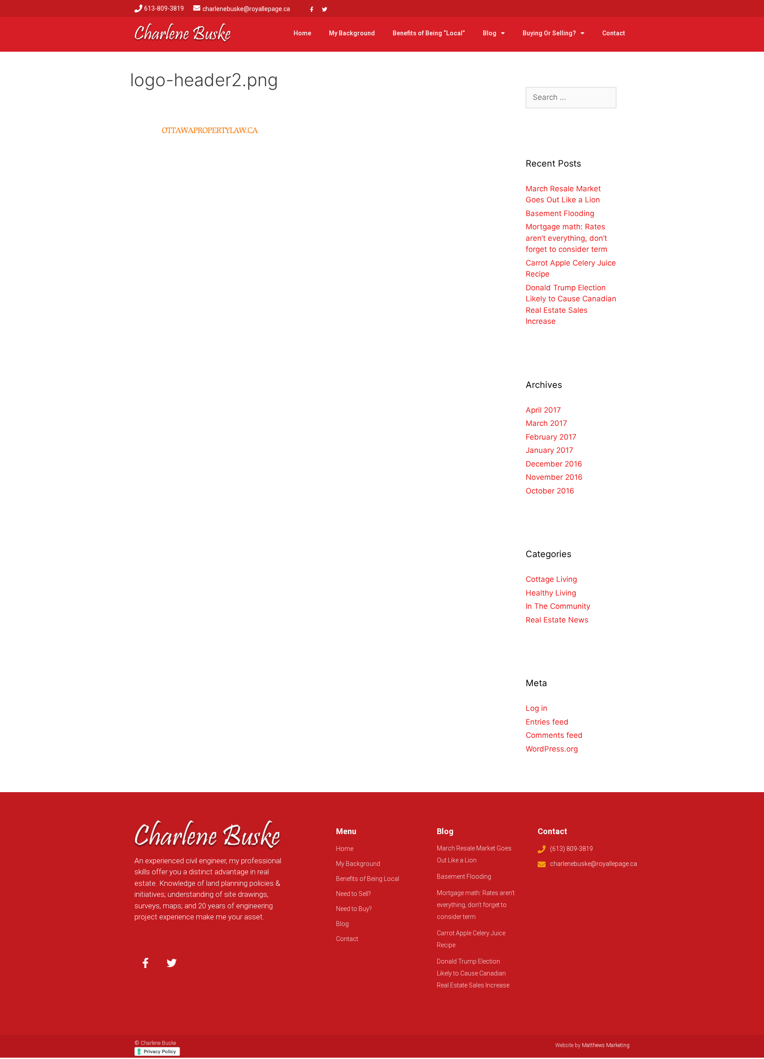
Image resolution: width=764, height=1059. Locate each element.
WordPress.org (552, 748)
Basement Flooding (560, 213)
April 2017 (543, 410)
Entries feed (547, 721)
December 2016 (554, 463)
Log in (536, 708)
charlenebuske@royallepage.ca (246, 8)
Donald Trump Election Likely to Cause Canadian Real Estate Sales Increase (473, 973)
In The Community (558, 606)
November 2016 (554, 477)
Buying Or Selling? (549, 33)
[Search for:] (571, 97)
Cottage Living (551, 579)
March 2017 (546, 423)
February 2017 (551, 437)
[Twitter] (324, 9)
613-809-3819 (164, 8)
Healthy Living (551, 592)
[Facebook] (311, 9)
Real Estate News (557, 619)
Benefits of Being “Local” (429, 33)
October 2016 (550, 490)
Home (302, 33)
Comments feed (554, 735)
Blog (490, 33)
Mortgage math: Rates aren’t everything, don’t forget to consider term (566, 238)
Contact (613, 33)
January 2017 (549, 450)
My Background (352, 33)
